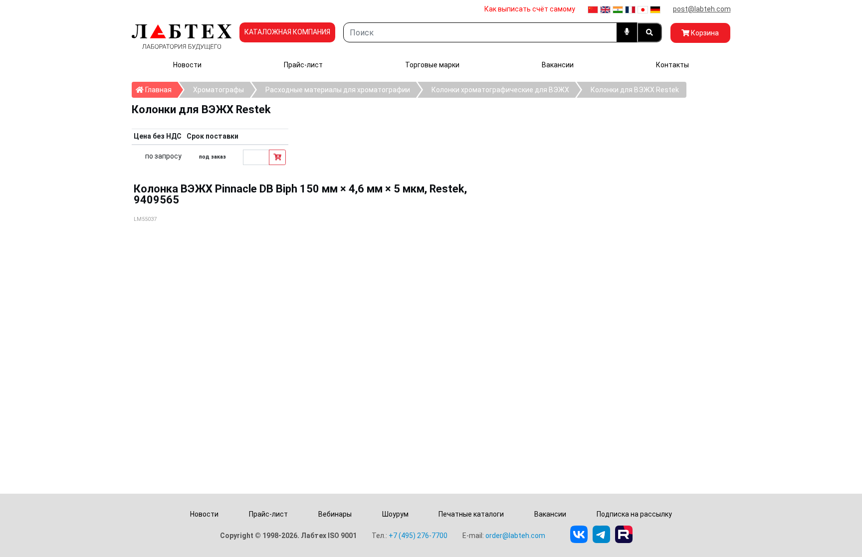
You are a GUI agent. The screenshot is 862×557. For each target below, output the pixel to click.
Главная (161, 89)
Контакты (672, 65)
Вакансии (558, 65)
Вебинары (335, 514)
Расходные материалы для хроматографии (337, 90)
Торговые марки (432, 65)
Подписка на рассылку (634, 514)
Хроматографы (218, 90)
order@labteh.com (515, 536)
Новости (187, 65)
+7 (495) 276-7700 (418, 536)
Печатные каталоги (471, 514)
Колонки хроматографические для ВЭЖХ (500, 90)
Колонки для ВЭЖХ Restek (635, 90)
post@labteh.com (702, 9)
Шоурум (395, 514)
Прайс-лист (303, 65)
